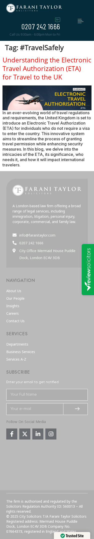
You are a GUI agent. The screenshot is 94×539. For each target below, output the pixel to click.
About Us (13, 290)
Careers (12, 313)
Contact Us (15, 321)
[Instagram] (50, 434)
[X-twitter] (24, 434)
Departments (17, 344)
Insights (12, 305)
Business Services (20, 351)
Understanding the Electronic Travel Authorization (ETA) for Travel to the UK (47, 68)
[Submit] (75, 409)
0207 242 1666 (40, 26)
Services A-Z (16, 359)
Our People (15, 298)
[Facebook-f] (11, 434)
